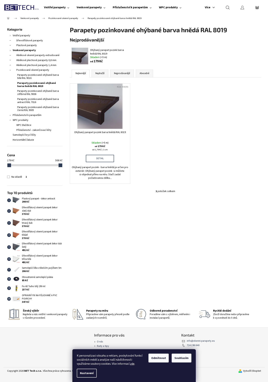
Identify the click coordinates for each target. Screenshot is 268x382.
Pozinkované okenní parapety (32, 70)
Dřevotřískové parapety (29, 40)
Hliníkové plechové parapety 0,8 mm (36, 60)
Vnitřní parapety (21, 35)
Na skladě (19, 177)
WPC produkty (20, 120)
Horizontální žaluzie (23, 140)
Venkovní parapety (24, 50)
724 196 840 (193, 345)
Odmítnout (158, 358)
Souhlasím (181, 358)
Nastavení (87, 373)
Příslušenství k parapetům (27, 115)
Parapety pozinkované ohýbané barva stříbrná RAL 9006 (38, 92)
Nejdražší (99, 73)
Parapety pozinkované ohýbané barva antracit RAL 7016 (38, 100)
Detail (100, 158)
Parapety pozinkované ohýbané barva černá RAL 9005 (38, 108)
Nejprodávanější (122, 73)
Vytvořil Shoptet (252, 371)
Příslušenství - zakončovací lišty (33, 130)
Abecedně (144, 73)
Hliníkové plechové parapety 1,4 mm (36, 65)
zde (132, 364)
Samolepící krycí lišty (24, 135)
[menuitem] (56, 7)
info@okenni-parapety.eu (201, 341)
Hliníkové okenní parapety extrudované (37, 55)
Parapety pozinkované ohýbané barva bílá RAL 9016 (38, 76)
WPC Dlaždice (23, 125)
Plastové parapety (26, 45)
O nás (100, 341)
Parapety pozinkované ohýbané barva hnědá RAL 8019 (36, 84)
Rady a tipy (103, 346)
